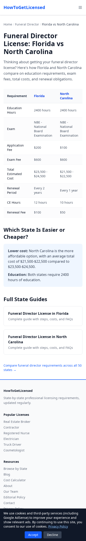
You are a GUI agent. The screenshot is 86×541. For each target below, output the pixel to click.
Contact (9, 503)
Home (8, 24)
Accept (33, 535)
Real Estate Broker (17, 422)
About (8, 486)
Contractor (11, 427)
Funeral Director (27, 24)
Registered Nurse (17, 433)
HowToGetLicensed (24, 7)
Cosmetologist (14, 450)
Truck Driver (12, 444)
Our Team (11, 491)
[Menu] (80, 7)
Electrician (11, 439)
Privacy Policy (58, 526)
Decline (52, 535)
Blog (7, 474)
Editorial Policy (14, 497)
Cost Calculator (15, 480)
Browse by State (15, 469)
